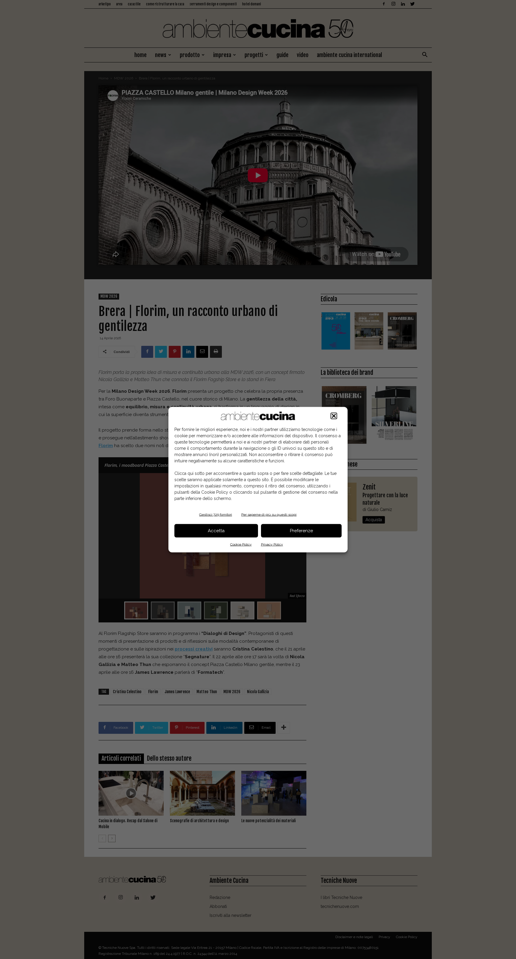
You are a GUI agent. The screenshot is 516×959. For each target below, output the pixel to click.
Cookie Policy (241, 544)
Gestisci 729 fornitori (215, 514)
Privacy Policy (272, 544)
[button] (334, 416)
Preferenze (301, 530)
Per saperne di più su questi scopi (269, 514)
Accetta (216, 530)
